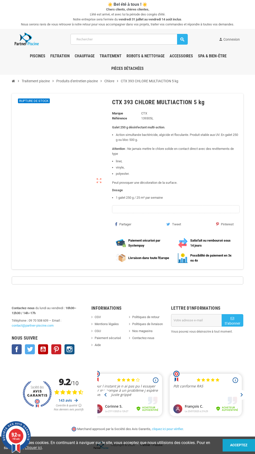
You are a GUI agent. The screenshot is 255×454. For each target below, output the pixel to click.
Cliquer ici (33, 447)
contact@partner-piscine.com (33, 325)
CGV (98, 317)
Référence (119, 118)
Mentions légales (107, 324)
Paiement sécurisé (108, 338)
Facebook (17, 349)
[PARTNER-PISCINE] (27, 39)
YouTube (43, 349)
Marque (117, 113)
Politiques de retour (145, 317)
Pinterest (227, 224)
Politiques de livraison (147, 324)
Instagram (69, 349)
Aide (98, 345)
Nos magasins (142, 331)
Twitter (30, 349)
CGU (98, 331)
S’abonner (232, 323)
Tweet (176, 224)
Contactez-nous (143, 338)
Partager (125, 224)
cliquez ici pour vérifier (167, 429)
